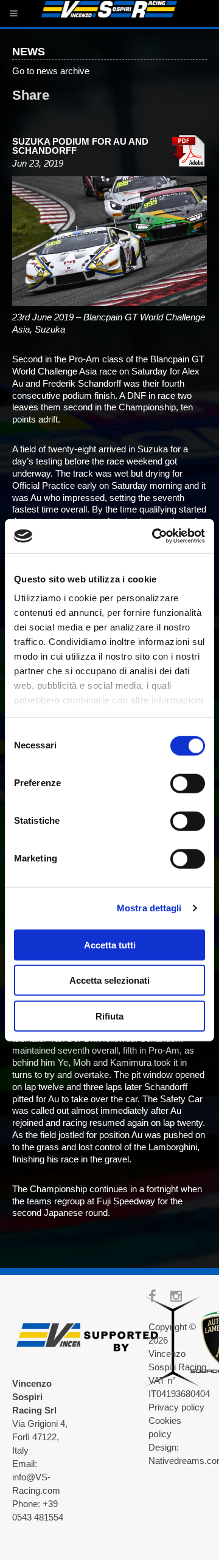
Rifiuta (109, 1015)
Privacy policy (176, 1407)
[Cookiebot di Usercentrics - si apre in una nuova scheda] (154, 536)
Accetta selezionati (109, 980)
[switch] (187, 783)
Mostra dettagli (149, 908)
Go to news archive (50, 71)
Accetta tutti (110, 944)
